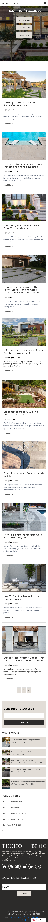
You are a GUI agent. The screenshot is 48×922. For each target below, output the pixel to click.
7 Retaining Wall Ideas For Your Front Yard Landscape (21, 227)
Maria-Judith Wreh (13, 357)
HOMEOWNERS (24, 20)
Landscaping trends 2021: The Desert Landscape (20, 413)
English (38, 920)
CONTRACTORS (24, 27)
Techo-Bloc (10, 419)
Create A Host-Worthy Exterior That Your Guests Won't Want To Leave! (23, 659)
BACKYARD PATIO (12, 825)
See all (4, 831)
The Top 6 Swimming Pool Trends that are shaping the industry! (23, 165)
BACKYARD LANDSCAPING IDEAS (17, 813)
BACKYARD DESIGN (12, 801)
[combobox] (38, 920)
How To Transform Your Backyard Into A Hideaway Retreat (22, 536)
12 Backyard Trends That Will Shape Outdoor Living (20, 104)
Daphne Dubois (12, 110)
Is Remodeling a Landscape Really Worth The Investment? (23, 351)
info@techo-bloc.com (30, 917)
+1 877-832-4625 (14, 917)
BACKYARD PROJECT (13, 819)
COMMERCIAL (24, 35)
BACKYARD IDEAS (11, 807)
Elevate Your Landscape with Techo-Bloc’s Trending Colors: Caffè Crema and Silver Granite (21, 290)
